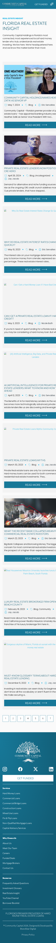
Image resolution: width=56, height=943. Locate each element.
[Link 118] (5, 769)
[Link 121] (51, 769)
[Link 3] (15, 4)
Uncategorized (42, 175)
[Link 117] (28, 751)
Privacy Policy (28, 934)
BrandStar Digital (28, 928)
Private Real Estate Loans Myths (24, 460)
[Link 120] (35, 769)
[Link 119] (20, 769)
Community (45, 609)
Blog (31, 104)
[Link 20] (51, 4)
